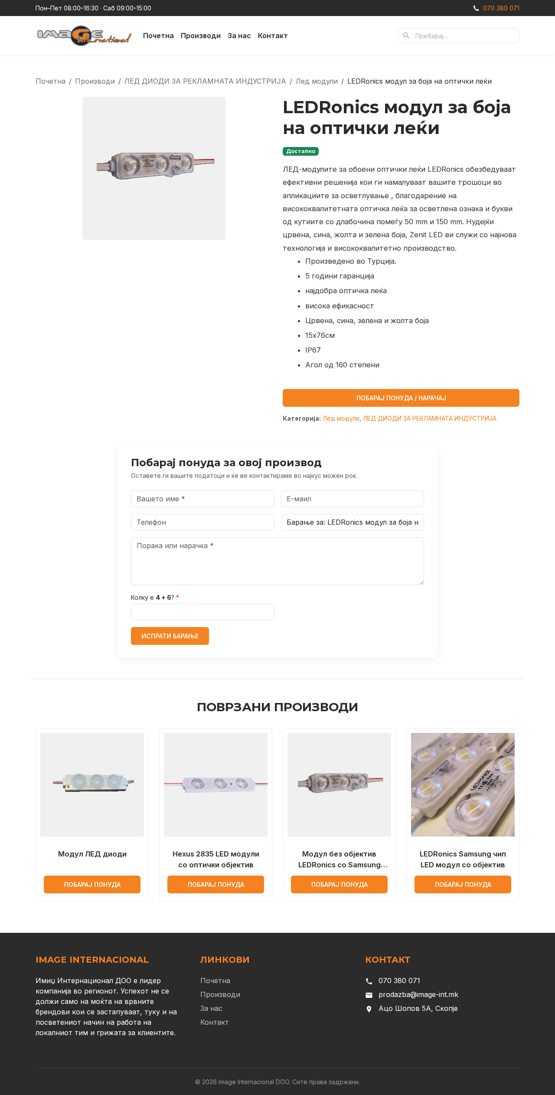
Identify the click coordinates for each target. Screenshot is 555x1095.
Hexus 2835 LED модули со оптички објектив (216, 859)
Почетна (158, 35)
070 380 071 (501, 8)
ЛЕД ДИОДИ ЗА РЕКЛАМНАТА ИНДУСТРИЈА (205, 81)
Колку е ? (155, 597)
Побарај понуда (92, 884)
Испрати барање (170, 636)
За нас (239, 35)
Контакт (273, 35)
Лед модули (317, 81)
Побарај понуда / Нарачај (401, 398)
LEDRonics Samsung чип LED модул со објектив (463, 859)
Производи (201, 35)
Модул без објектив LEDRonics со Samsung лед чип (339, 860)
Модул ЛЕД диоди (92, 854)
